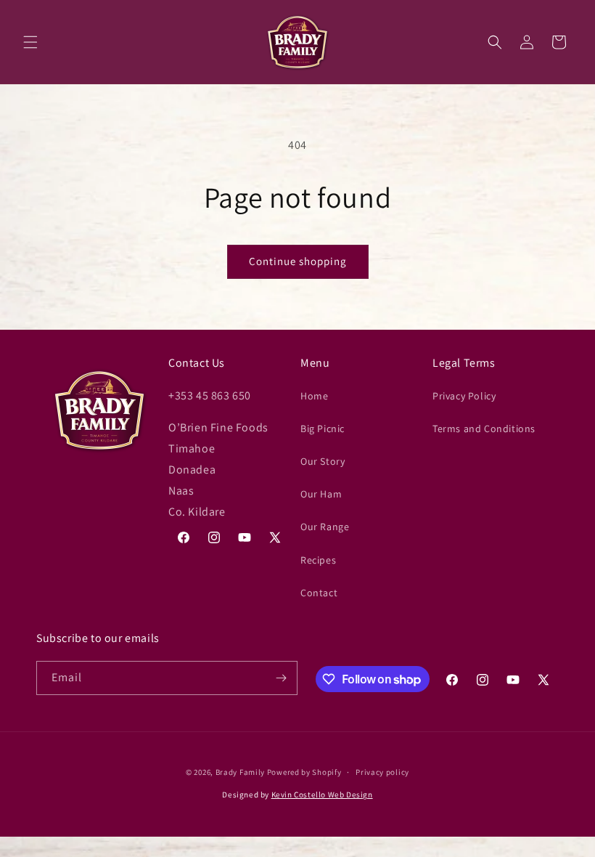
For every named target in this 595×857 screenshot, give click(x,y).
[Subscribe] (281, 678)
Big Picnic (322, 428)
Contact (318, 592)
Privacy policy (382, 772)
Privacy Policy (464, 395)
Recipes (318, 559)
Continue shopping (298, 261)
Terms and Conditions (484, 428)
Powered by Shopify (304, 772)
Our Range (324, 526)
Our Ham (321, 493)
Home (314, 395)
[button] (30, 42)
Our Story (322, 461)
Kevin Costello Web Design (322, 794)
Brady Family (240, 772)
